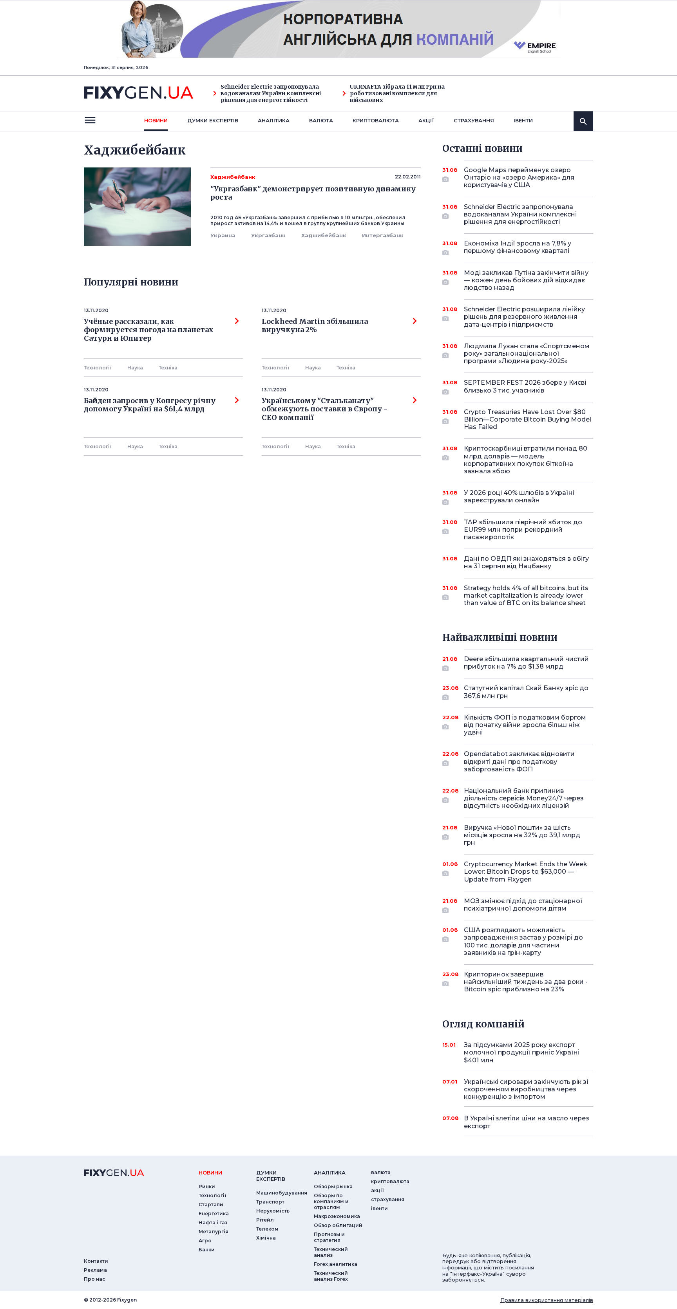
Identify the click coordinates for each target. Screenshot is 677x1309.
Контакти (96, 1261)
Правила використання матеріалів (546, 1300)
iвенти (523, 120)
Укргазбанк (268, 235)
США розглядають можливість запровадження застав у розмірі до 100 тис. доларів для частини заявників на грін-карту (523, 941)
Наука (135, 368)
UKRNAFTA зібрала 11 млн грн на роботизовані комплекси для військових (397, 93)
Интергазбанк (383, 235)
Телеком (267, 1229)
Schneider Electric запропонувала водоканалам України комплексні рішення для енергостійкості (271, 93)
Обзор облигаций (338, 1225)
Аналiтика (274, 120)
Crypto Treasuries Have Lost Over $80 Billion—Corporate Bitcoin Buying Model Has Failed (527, 419)
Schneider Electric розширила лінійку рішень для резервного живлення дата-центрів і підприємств (524, 316)
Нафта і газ (213, 1222)
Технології (98, 368)
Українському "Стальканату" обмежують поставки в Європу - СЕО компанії (326, 409)
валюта (321, 120)
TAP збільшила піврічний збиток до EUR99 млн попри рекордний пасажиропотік (523, 529)
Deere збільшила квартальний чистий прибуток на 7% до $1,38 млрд (526, 662)
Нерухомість (273, 1211)
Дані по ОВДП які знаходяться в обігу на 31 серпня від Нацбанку (526, 562)
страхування (474, 120)
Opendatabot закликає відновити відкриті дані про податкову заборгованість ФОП (519, 761)
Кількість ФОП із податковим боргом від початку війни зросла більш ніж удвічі (525, 725)
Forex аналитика (335, 1264)
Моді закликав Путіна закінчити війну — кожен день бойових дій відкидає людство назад (526, 280)
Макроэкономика (337, 1216)
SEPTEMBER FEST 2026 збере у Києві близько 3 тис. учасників (525, 386)
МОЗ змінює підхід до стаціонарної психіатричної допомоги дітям (523, 904)
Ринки (207, 1186)
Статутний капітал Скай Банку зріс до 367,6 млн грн (526, 691)
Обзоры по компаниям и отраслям (331, 1201)
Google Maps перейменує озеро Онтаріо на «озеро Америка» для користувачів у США (519, 177)
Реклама (95, 1270)
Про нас (94, 1279)
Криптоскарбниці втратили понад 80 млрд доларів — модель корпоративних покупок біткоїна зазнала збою (525, 460)
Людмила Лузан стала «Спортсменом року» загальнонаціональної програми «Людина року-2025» (527, 353)
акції (426, 120)
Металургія (213, 1231)
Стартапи (211, 1204)
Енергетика (214, 1213)
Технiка (168, 368)
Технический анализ (331, 1252)
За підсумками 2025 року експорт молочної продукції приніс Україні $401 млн (521, 1052)
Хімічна (266, 1238)
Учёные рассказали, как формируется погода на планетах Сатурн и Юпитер (149, 330)
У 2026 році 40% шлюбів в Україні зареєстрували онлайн (519, 496)
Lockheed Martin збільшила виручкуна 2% (315, 326)
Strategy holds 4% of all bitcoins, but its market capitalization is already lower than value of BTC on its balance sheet (526, 595)
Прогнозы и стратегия (329, 1237)
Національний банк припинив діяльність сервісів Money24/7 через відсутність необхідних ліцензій (524, 798)
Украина (222, 235)
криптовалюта (376, 120)
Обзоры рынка (333, 1186)
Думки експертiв (212, 120)
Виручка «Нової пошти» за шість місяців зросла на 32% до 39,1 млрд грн (522, 835)
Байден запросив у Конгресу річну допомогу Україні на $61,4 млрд (149, 405)
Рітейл (265, 1220)
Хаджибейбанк (323, 235)
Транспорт (270, 1202)
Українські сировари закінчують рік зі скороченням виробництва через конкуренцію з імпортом (526, 1089)
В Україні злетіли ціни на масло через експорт (526, 1121)
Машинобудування (281, 1193)
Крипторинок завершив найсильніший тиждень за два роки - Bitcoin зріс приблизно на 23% (526, 982)
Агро (205, 1241)
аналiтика (330, 1172)
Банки (207, 1250)
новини (156, 120)
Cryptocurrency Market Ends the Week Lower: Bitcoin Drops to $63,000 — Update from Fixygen (525, 871)
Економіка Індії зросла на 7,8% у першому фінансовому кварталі (517, 247)
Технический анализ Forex (331, 1276)
